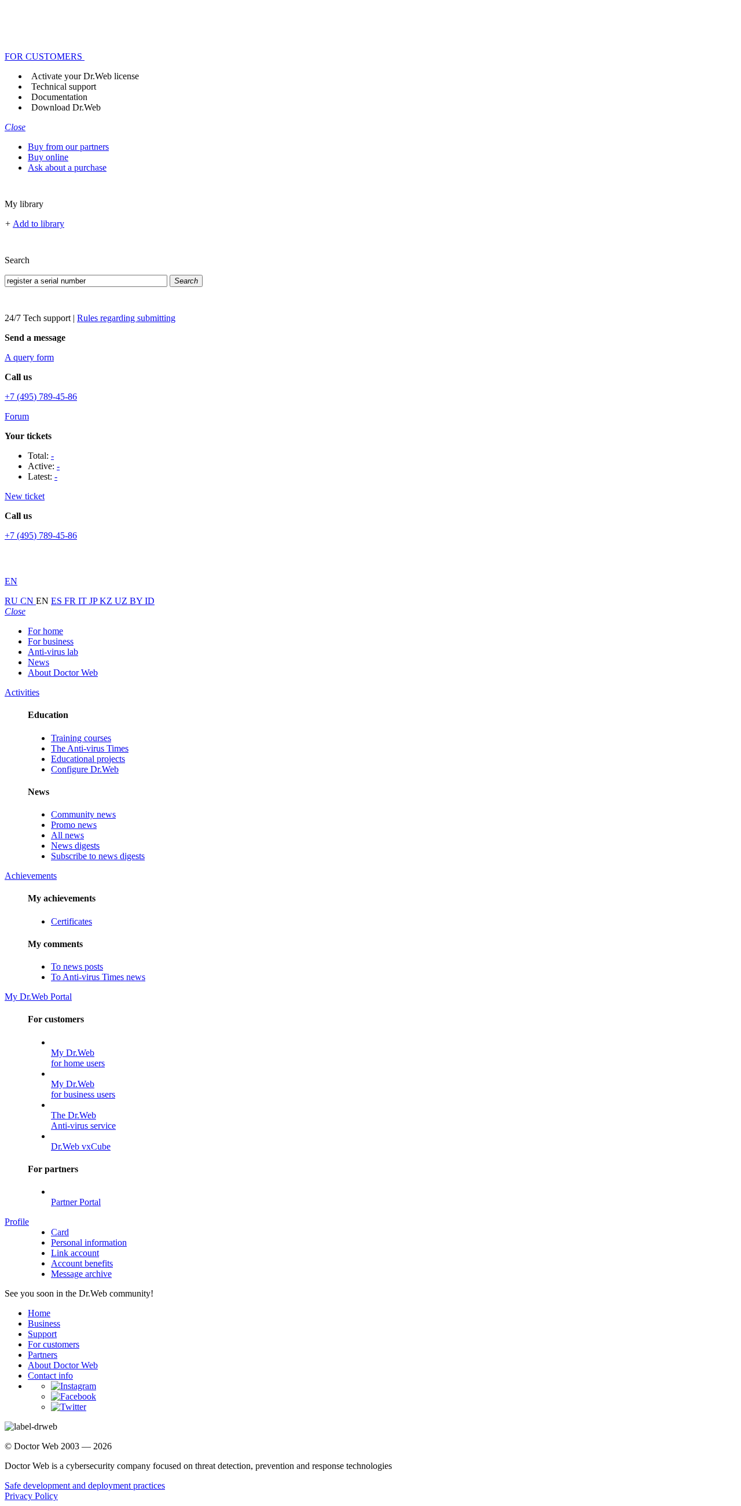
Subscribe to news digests (98, 856)
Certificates (71, 921)
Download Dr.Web (66, 107)
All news (67, 835)
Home (39, 1313)
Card (60, 1232)
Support (42, 1334)
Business (44, 1323)
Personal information (89, 1242)
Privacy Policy (31, 1496)
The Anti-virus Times (90, 748)
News (38, 662)
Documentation (59, 97)
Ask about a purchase (67, 167)
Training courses (81, 738)
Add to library (38, 224)
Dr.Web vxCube (81, 1146)
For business (51, 641)
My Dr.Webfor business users (83, 1089)
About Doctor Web (63, 672)
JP (94, 601)
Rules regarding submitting (126, 318)
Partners (42, 1355)
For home (45, 631)
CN (28, 601)
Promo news (74, 825)
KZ (107, 601)
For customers (53, 1344)
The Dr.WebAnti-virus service (83, 1120)
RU (12, 601)
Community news (83, 814)
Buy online (48, 157)
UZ (122, 601)
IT (83, 601)
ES (57, 601)
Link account (75, 1253)
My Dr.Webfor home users (78, 1058)
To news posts (77, 966)
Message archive (81, 1274)
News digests (75, 845)
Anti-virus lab (53, 652)
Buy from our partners (68, 147)
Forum (17, 416)
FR (71, 601)
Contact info (50, 1375)
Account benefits (82, 1263)
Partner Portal (76, 1202)
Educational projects (88, 759)
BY (137, 601)
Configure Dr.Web (85, 769)
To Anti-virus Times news (98, 977)
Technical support (63, 86)
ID (150, 601)
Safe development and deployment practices (85, 1485)
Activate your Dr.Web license (85, 76)
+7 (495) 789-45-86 (41, 397)
